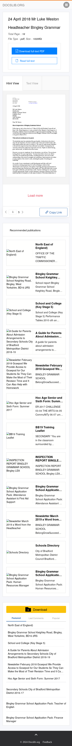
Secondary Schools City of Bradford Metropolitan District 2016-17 (33, 690)
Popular (56, 618)
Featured (16, 618)
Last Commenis (36, 618)
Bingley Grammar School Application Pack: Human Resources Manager (48, 573)
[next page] (22, 212)
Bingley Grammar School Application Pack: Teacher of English (36, 705)
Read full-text (27, 61)
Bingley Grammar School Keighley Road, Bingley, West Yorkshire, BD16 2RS (48, 275)
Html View (12, 83)
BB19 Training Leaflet (44, 428)
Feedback (47, 742)
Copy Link (55, 212)
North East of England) (44, 246)
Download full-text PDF (32, 51)
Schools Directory (47, 545)
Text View (32, 83)
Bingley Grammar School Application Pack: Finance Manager (34, 719)
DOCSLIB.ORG (13, 5)
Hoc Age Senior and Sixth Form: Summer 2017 (49, 399)
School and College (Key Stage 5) (48, 305)
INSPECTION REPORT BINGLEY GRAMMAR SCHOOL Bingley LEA (48, 458)
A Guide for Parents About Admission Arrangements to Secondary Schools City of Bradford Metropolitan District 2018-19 (48, 334)
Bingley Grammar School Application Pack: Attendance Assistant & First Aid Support (49, 488)
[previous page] (5, 212)
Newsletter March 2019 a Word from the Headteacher (47, 517)
